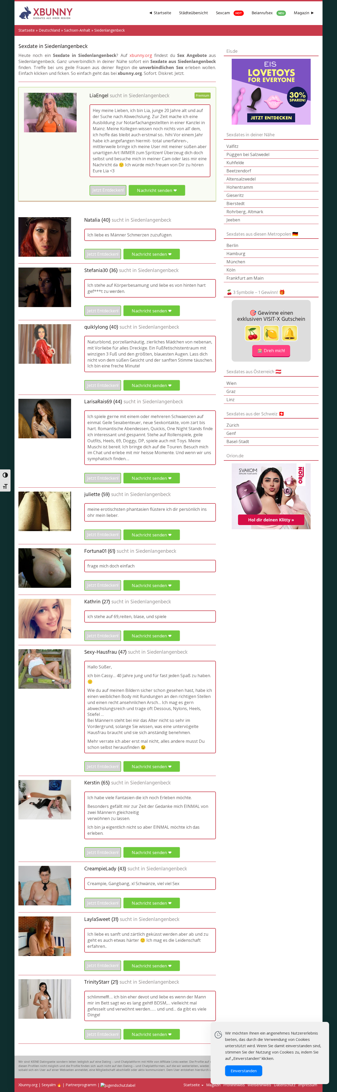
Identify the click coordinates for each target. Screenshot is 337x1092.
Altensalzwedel (241, 179)
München (235, 262)
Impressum (307, 1084)
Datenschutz (284, 1084)
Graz (231, 391)
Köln (230, 270)
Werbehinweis (259, 1084)
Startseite (26, 30)
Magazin (213, 1084)
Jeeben (233, 220)
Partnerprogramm (81, 1084)
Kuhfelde (235, 163)
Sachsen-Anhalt (77, 30)
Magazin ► (304, 13)
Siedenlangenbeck (149, 96)
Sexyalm (49, 1084)
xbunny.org (141, 55)
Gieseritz (235, 195)
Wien (231, 383)
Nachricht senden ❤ (157, 190)
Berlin (232, 245)
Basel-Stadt (237, 441)
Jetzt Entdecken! (108, 190)
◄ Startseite (159, 13)
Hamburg (235, 253)
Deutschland (49, 30)
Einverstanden (244, 1070)
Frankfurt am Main (245, 278)
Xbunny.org (27, 1084)
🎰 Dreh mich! (271, 350)
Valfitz (232, 146)
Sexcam (229, 13)
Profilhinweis (234, 1084)
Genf (231, 433)
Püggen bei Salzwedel (247, 154)
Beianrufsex (268, 13)
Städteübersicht (193, 13)
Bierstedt (235, 203)
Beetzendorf (238, 171)
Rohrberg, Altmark (244, 212)
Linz (230, 399)
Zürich (232, 425)
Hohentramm (239, 187)
